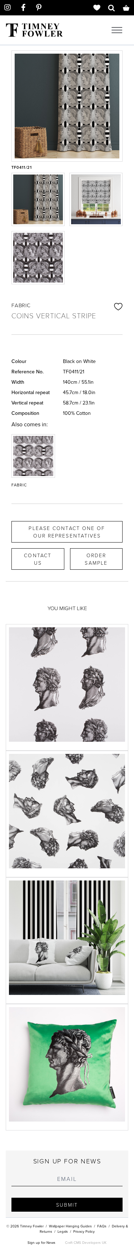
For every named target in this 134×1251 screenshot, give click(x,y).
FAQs (101, 1225)
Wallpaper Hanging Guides (70, 1225)
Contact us (37, 559)
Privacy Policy (84, 1231)
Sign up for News (41, 1242)
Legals (63, 1231)
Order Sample (96, 559)
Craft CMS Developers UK (85, 1242)
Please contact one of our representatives (67, 532)
